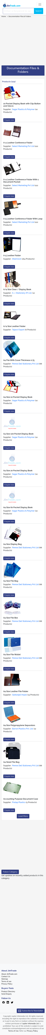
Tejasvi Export (18, 330)
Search (39, 11)
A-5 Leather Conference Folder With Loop (22, 219)
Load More (23, 816)
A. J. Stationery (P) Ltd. (22, 293)
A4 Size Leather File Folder (15, 691)
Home (3, 16)
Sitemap (4, 979)
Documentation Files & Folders (19, 16)
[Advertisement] (23, 40)
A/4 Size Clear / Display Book (17, 289)
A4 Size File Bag (10, 581)
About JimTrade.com (9, 974)
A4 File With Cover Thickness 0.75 (18, 360)
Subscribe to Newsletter (32, 1011)
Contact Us (5, 976)
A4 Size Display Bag (12, 544)
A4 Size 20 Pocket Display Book (17, 470)
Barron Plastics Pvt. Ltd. (22, 729)
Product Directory (8, 991)
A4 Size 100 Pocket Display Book (18, 434)
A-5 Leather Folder (12, 255)
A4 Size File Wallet (12, 654)
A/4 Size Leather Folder (14, 326)
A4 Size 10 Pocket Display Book (17, 397)
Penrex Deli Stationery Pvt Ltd (25, 364)
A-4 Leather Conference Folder (17, 142)
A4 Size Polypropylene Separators (19, 725)
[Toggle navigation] (40, 4)
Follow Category (10, 872)
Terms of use (6, 981)
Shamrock (16, 259)
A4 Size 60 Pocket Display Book (18, 507)
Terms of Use (13, 1031)
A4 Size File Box (10, 618)
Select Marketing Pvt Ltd (23, 146)
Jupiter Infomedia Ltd (30, 1023)
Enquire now (9, 120)
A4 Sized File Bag (11, 762)
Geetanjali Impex (19, 695)
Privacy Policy (6, 984)
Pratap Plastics (18, 802)
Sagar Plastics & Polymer (23, 109)
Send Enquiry (6, 994)
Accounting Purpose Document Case (20, 799)
